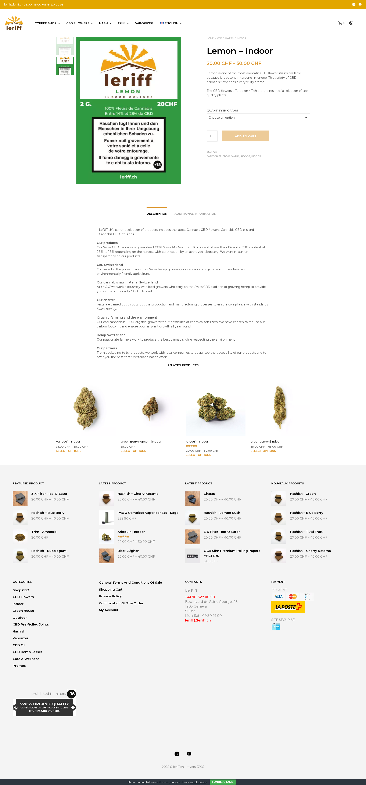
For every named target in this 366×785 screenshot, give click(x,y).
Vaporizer (144, 23)
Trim (121, 23)
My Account (108, 610)
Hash (103, 23)
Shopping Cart (110, 589)
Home (210, 38)
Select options (68, 450)
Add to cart (245, 136)
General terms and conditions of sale (130, 582)
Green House (23, 611)
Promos (19, 666)
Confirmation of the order (121, 603)
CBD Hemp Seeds (27, 652)
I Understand (222, 782)
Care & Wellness (26, 659)
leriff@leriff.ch (13, 4)
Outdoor (20, 618)
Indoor (241, 38)
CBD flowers (77, 23)
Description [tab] (157, 213)
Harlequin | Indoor (68, 441)
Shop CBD (21, 590)
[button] (341, 23)
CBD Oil (19, 645)
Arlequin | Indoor (197, 441)
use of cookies (198, 782)
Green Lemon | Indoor (266, 441)
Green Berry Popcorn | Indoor (141, 441)
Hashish (19, 631)
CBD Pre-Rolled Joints (31, 624)
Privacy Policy (110, 596)
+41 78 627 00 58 (200, 597)
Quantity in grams (222, 110)
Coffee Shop (46, 23)
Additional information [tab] (195, 213)
